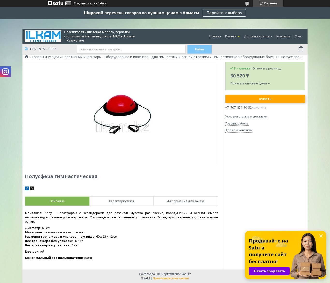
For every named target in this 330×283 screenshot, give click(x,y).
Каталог (231, 36)
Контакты (283, 36)
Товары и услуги (45, 57)
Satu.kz (186, 274)
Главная (215, 36)
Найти (199, 49)
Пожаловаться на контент (171, 278)
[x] (32, 189)
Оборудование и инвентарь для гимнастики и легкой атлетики (156, 57)
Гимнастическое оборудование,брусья (244, 57)
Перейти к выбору (224, 12)
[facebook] (27, 189)
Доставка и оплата (258, 36)
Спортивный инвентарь (81, 57)
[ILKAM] (43, 36)
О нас (299, 36)
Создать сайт (83, 3)
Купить (265, 99)
